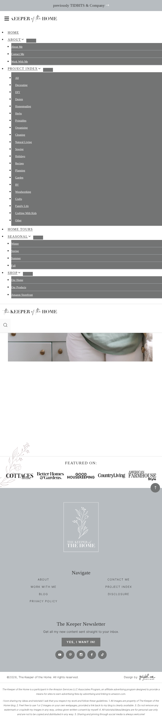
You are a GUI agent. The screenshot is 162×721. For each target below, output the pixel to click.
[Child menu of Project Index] (48, 70)
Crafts (18, 199)
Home (13, 32)
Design (19, 99)
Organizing (21, 127)
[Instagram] (81, 654)
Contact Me (17, 54)
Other (18, 220)
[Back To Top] (155, 488)
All (17, 78)
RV (17, 184)
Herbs (18, 113)
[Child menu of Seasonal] (38, 238)
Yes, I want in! (81, 642)
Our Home (17, 280)
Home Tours (20, 229)
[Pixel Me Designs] (146, 677)
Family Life (22, 206)
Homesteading (23, 106)
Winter (15, 243)
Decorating (21, 85)
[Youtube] (59, 654)
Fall (13, 265)
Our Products (18, 287)
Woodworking (23, 191)
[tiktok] (102, 654)
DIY (17, 92)
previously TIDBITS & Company (79, 5)
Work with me (19, 61)
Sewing (19, 149)
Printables (20, 120)
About (43, 579)
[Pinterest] (70, 654)
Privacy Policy (43, 601)
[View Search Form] (5, 326)
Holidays (20, 156)
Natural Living (23, 142)
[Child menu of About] (31, 41)
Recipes (19, 163)
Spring (15, 251)
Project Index (118, 586)
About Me (17, 46)
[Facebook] (91, 654)
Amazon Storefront (22, 294)
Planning (20, 170)
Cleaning (20, 134)
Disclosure (118, 594)
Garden (19, 177)
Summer (16, 258)
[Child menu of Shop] (28, 274)
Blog (43, 594)
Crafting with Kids (26, 213)
